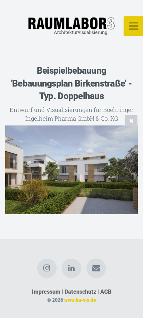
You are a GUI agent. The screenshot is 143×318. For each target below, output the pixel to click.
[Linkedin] (71, 268)
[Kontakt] (96, 268)
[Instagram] (47, 268)
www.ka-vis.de (80, 300)
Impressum (46, 291)
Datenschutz (80, 291)
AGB (105, 291)
